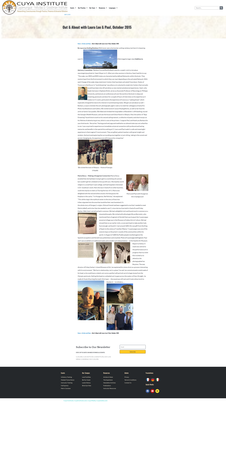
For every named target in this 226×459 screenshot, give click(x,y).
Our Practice (82, 8)
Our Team (92, 8)
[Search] (221, 7)
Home (79, 44)
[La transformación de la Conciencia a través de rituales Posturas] (157, 379)
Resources (102, 8)
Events (72, 8)
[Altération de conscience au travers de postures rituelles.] (148, 379)
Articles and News (86, 44)
